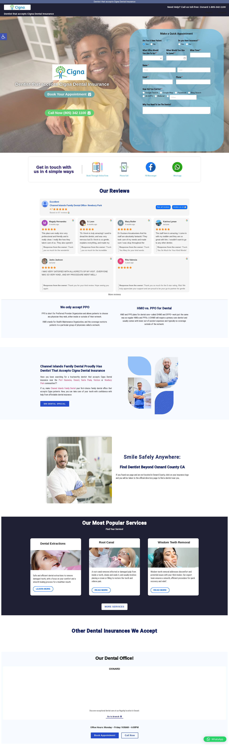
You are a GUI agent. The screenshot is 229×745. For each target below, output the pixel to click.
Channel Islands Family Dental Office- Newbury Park (76, 205)
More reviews (114, 294)
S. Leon (90, 221)
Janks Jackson (56, 260)
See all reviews (163, 207)
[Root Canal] (93, 543)
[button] (3, 36)
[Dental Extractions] (35, 544)
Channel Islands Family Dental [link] (63, 388)
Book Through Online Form (97, 176)
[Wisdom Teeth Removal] (152, 543)
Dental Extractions (52, 543)
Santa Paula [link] (86, 380)
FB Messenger (150, 176)
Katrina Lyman (170, 221)
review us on (178, 207)
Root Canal (106, 542)
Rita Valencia (131, 260)
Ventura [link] (97, 380)
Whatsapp (177, 176)
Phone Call (124, 176)
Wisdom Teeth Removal (174, 542)
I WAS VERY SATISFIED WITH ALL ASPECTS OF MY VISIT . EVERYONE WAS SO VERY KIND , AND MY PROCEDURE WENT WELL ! (75, 273)
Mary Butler (130, 221)
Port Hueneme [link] (65, 380)
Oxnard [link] (76, 380)
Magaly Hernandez (57, 221)
